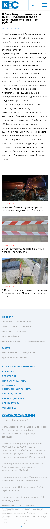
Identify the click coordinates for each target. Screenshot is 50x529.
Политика (21, 332)
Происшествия (24, 322)
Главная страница (14, 381)
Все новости (10, 371)
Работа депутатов (11, 341)
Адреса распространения (14, 358)
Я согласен (26, 527)
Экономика (28, 327)
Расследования (12, 393)
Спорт (5, 327)
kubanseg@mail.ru (11, 500)
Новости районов (10, 336)
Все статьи (9, 376)
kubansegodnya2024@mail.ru (16, 470)
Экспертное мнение (35, 341)
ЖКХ (15, 327)
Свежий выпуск (9, 353)
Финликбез (9, 408)
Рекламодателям (13, 398)
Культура (6, 332)
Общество (7, 322)
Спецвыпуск (29, 353)
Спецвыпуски (11, 403)
